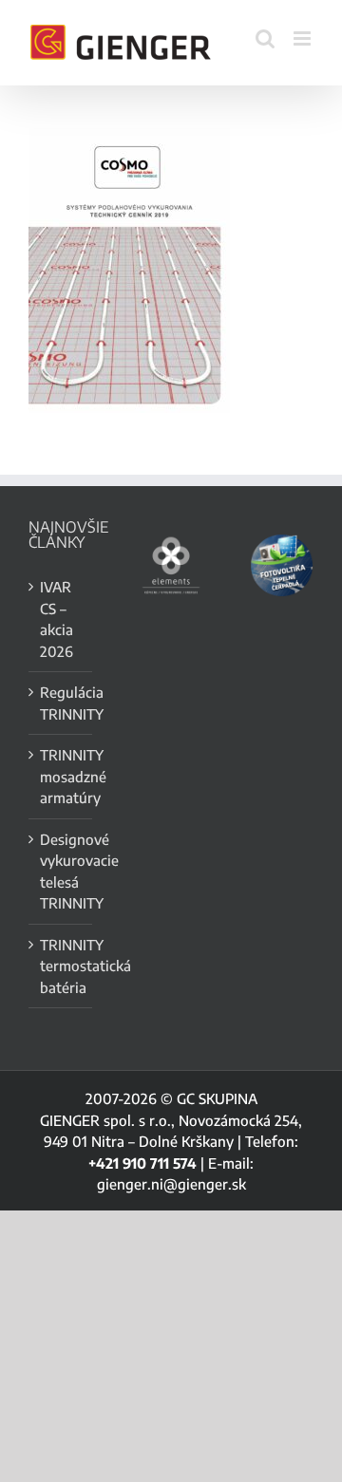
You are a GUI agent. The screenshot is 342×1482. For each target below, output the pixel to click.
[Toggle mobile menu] (304, 38)
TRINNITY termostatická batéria (61, 966)
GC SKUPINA (217, 1098)
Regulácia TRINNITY (61, 703)
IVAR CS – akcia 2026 (56, 619)
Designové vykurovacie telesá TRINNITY (61, 871)
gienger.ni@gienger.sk (171, 1183)
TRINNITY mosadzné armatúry (61, 776)
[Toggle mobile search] (265, 38)
